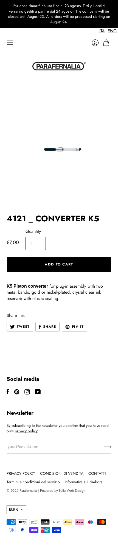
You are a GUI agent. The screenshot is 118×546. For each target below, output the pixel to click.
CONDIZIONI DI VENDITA (61, 473)
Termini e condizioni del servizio (33, 482)
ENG (112, 31)
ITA (102, 31)
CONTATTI (97, 473)
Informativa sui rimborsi (84, 482)
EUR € (13, 509)
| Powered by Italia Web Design (61, 490)
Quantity (33, 231)
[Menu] (10, 42)
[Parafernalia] (59, 66)
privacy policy (26, 431)
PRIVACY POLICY (21, 473)
